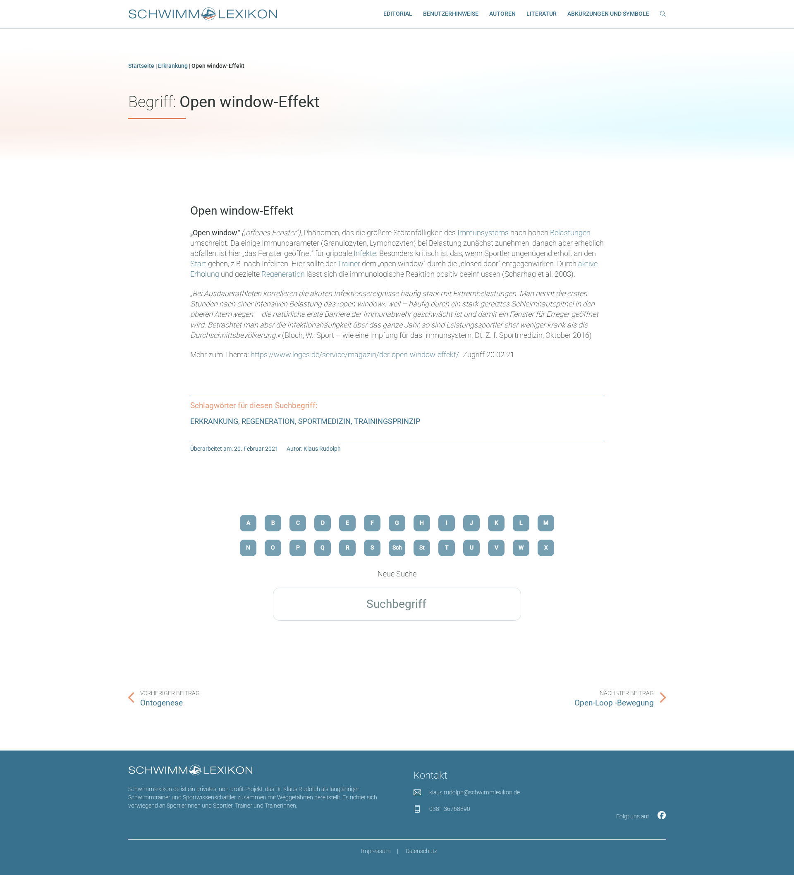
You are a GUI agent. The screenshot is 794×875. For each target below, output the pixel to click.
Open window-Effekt (242, 211)
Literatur (541, 13)
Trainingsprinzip (387, 421)
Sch (397, 547)
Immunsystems (483, 232)
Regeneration (283, 274)
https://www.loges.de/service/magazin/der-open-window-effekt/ (355, 354)
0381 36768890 (449, 809)
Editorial (397, 13)
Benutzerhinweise (450, 13)
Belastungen (570, 232)
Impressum (376, 851)
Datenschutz (421, 851)
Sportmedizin (324, 421)
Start (198, 263)
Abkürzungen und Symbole (608, 13)
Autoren (502, 13)
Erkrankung (173, 65)
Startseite (141, 65)
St (422, 547)
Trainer (348, 263)
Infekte (365, 253)
